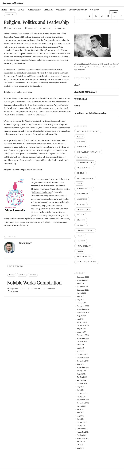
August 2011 (81, 442)
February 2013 (82, 393)
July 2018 (80, 345)
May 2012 (80, 416)
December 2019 (83, 325)
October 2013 (82, 383)
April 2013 (80, 390)
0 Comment (32, 28)
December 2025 (83, 277)
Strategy (81, 241)
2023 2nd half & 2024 (85, 91)
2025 (77, 84)
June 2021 (80, 296)
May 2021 (80, 300)
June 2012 (80, 413)
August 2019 (81, 329)
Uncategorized (84, 256)
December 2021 (83, 290)
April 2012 (81, 419)
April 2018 (81, 351)
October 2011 (82, 435)
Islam (79, 183)
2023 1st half (80, 99)
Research (48, 9)
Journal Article (84, 189)
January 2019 (81, 332)
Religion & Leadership (41, 192)
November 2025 (83, 280)
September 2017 (83, 361)
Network (81, 204)
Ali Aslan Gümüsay (12, 3)
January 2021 (81, 303)
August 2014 (81, 380)
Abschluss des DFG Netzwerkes (90, 113)
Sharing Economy (85, 230)
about (21, 9)
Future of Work (84, 168)
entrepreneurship (78, 9)
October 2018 (82, 342)
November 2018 (83, 338)
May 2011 (80, 448)
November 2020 (83, 309)
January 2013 (81, 396)
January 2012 (81, 425)
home (4, 9)
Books (11, 275)
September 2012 (83, 403)
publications (34, 9)
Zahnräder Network (86, 262)
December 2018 (83, 335)
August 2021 (81, 293)
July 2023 (80, 284)
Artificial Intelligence (88, 131)
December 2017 (83, 355)
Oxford (22, 275)
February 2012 (82, 422)
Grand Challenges (85, 178)
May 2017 (80, 364)
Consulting (82, 147)
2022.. (77, 106)
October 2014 (82, 377)
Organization (83, 209)
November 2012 (83, 400)
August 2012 (81, 406)
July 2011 (80, 445)
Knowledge (82, 194)
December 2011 (82, 429)
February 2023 (82, 287)
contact (94, 9)
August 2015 (81, 374)
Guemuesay (47, 28)
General (80, 173)
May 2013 (80, 387)
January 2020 (82, 322)
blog (12, 9)
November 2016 (83, 367)
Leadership (10, 14)
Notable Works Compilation (34, 282)
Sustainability (84, 246)
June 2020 (81, 319)
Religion (81, 220)
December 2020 (83, 306)
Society (33, 275)
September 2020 (83, 313)
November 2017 (83, 358)
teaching (61, 9)
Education (82, 157)
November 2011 (83, 432)
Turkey (80, 251)
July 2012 (80, 409)
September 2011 (83, 438)
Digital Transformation (88, 152)
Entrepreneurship (85, 162)
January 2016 (81, 371)
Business (81, 141)
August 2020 (81, 316)
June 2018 (80, 348)
